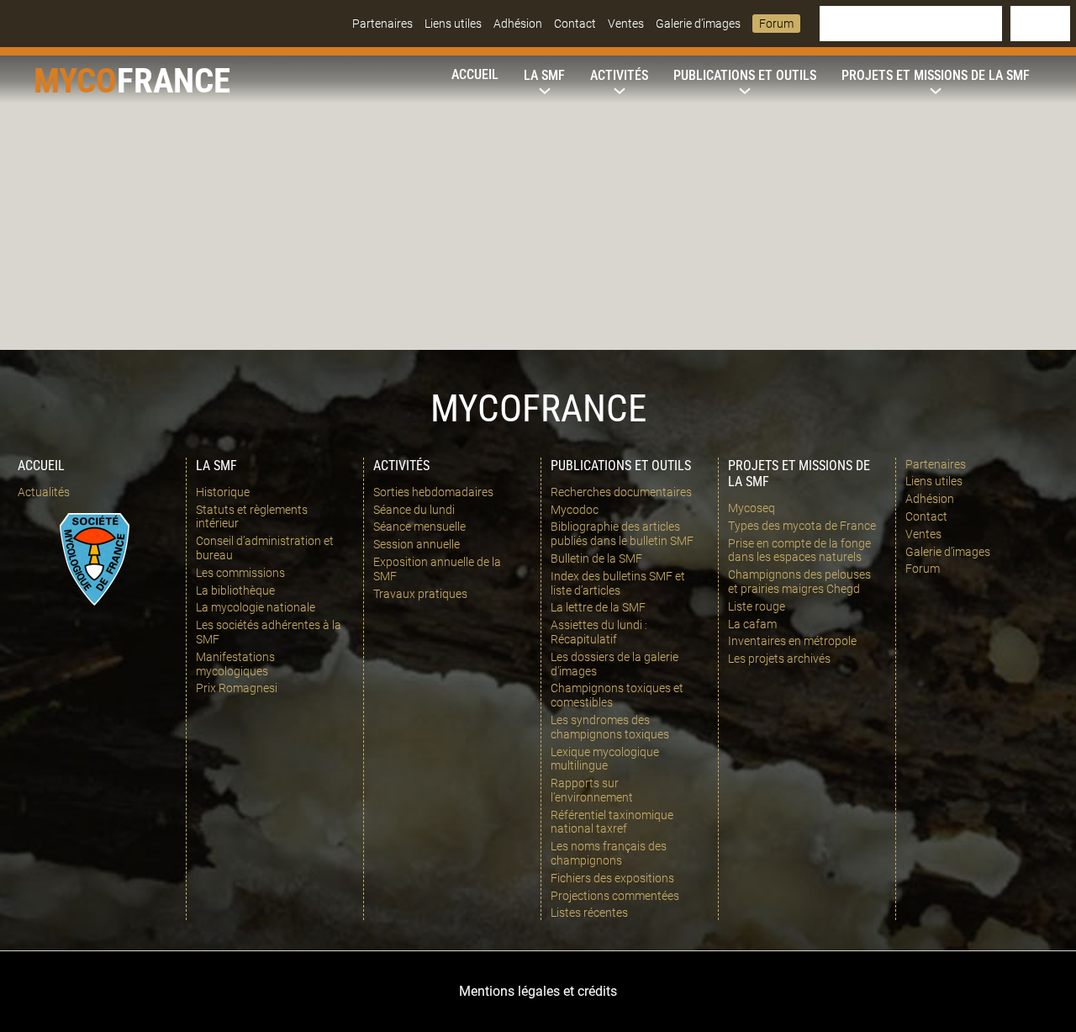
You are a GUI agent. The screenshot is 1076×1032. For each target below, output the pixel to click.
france (173, 81)
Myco (75, 81)
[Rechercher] (1040, 23)
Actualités (44, 492)
